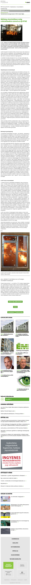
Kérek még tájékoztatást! (15, 301)
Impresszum (20, 579)
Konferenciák (15, 538)
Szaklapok (15, 542)
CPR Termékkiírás (15, 546)
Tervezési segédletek (15, 559)
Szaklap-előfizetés (22, 565)
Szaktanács (13, 7)
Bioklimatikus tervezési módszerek (7, 335)
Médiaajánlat (13, 579)
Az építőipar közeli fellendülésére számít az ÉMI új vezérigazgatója (23, 371)
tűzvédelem (20, 7)
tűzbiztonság (4, 8)
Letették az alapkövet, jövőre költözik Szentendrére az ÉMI (22, 335)
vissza (15, 307)
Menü (28, 2)
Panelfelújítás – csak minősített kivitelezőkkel (7, 353)
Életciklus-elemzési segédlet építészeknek (23, 389)
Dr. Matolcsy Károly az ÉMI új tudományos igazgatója (7, 371)
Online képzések (15, 555)
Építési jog (15, 550)
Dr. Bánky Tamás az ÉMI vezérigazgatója (7, 376)
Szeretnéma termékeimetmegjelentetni (8, 565)
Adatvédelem (7, 579)
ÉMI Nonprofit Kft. (5, 7)
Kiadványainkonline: (8, 572)
